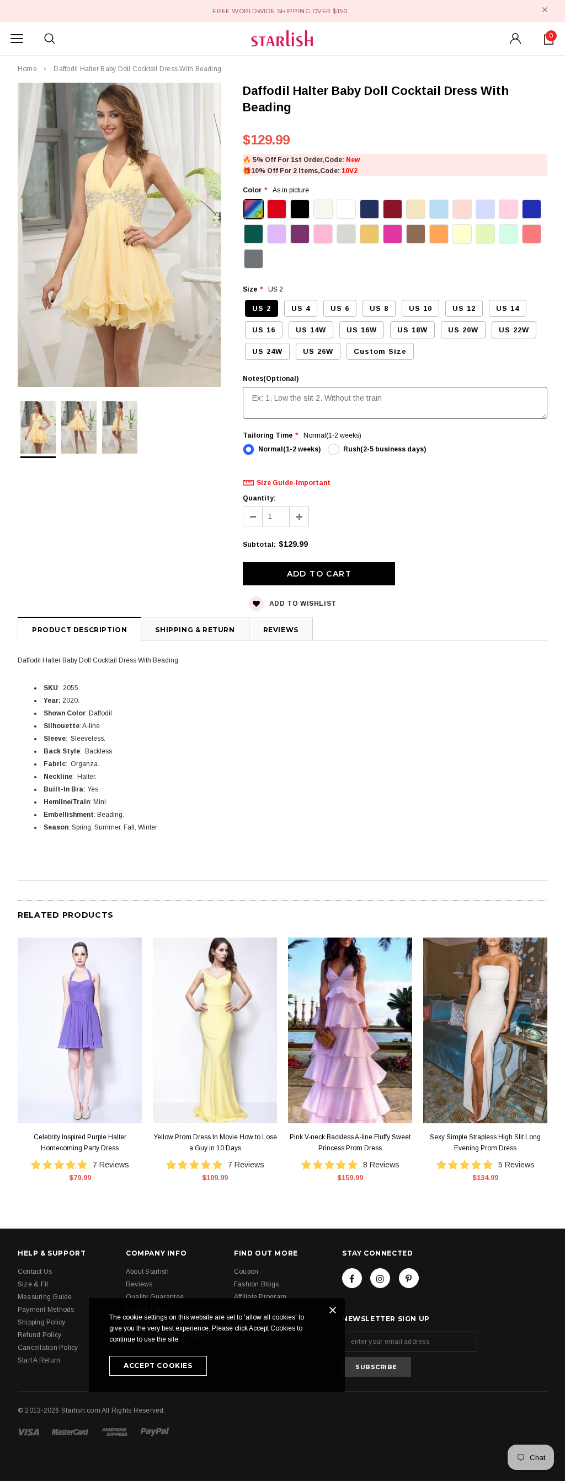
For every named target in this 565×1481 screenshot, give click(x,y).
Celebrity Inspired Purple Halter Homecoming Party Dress (80, 1142)
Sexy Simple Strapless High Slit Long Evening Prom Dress (485, 1142)
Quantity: (259, 498)
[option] (119, 236)
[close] (544, 9)
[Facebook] (352, 1278)
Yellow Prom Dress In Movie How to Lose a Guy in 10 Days (215, 1142)
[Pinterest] (409, 1278)
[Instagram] (380, 1278)
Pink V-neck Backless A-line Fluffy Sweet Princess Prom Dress (350, 1142)
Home (27, 69)
